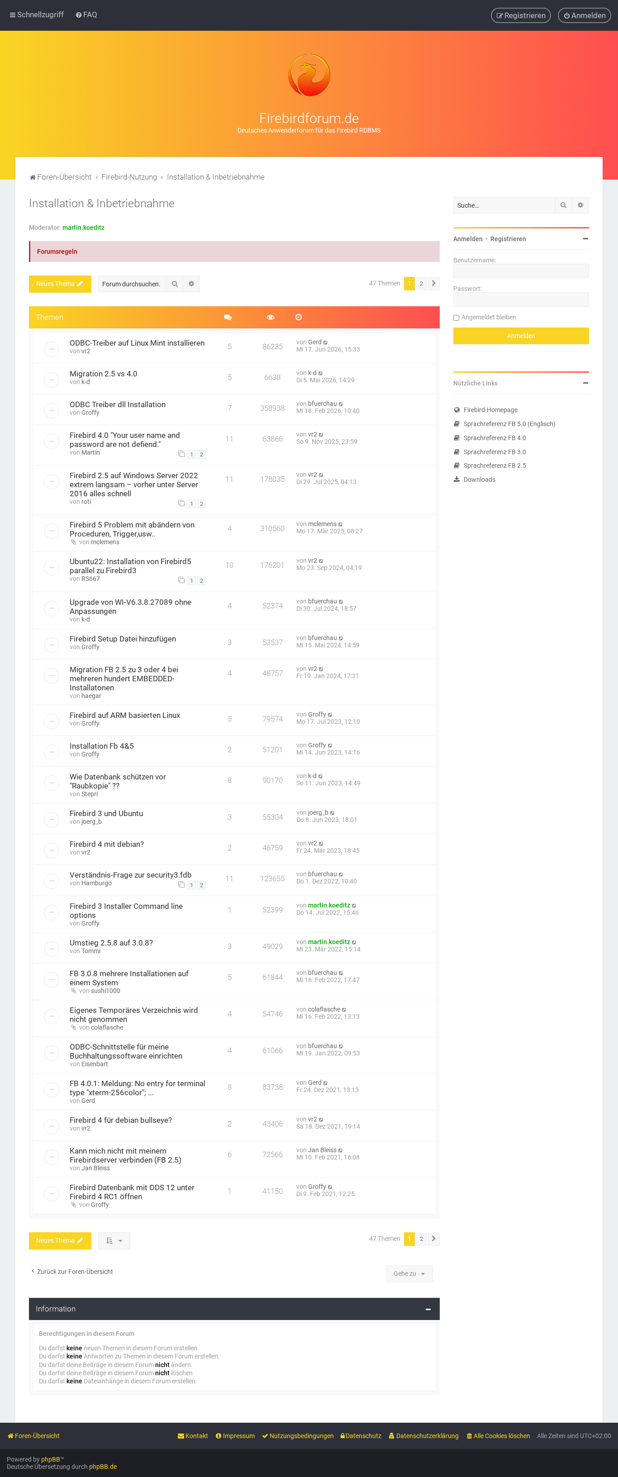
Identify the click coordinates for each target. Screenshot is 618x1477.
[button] (434, 283)
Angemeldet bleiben (488, 317)
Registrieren (508, 238)
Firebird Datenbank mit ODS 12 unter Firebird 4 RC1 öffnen (132, 1192)
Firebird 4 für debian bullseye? (121, 1120)
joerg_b (91, 821)
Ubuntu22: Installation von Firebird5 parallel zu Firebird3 (130, 566)
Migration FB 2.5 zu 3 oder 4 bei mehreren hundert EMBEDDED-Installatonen (124, 678)
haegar (91, 695)
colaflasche (107, 1027)
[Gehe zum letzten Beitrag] (326, 342)
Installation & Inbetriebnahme (102, 203)
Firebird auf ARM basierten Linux (125, 715)
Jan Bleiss (95, 1168)
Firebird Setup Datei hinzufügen (123, 638)
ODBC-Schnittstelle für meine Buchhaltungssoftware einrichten (126, 1051)
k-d (85, 381)
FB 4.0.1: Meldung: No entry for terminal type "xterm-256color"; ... (137, 1088)
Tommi (90, 951)
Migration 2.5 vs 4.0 (104, 373)
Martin (90, 452)
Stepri (89, 794)
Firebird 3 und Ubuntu (106, 813)
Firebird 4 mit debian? (107, 844)
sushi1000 (105, 990)
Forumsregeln (57, 251)
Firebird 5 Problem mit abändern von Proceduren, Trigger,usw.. (132, 529)
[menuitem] (86, 14)
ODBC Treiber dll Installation (118, 404)
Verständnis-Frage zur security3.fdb (131, 874)
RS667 (90, 578)
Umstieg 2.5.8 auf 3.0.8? (111, 942)
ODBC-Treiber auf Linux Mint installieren (137, 342)
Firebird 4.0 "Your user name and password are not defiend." (125, 440)
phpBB (50, 1459)
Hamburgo (96, 883)
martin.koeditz (83, 227)
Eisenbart (94, 1064)
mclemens (105, 542)
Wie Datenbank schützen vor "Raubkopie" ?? (118, 781)
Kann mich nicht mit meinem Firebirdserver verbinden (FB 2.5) (125, 1155)
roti (86, 501)
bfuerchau (322, 403)
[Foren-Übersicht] (309, 75)
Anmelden (468, 238)
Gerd (315, 342)
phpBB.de (103, 1466)
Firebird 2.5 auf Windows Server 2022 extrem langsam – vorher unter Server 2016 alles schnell (134, 484)
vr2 (85, 351)
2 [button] (421, 283)
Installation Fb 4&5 (102, 745)
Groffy (90, 412)
